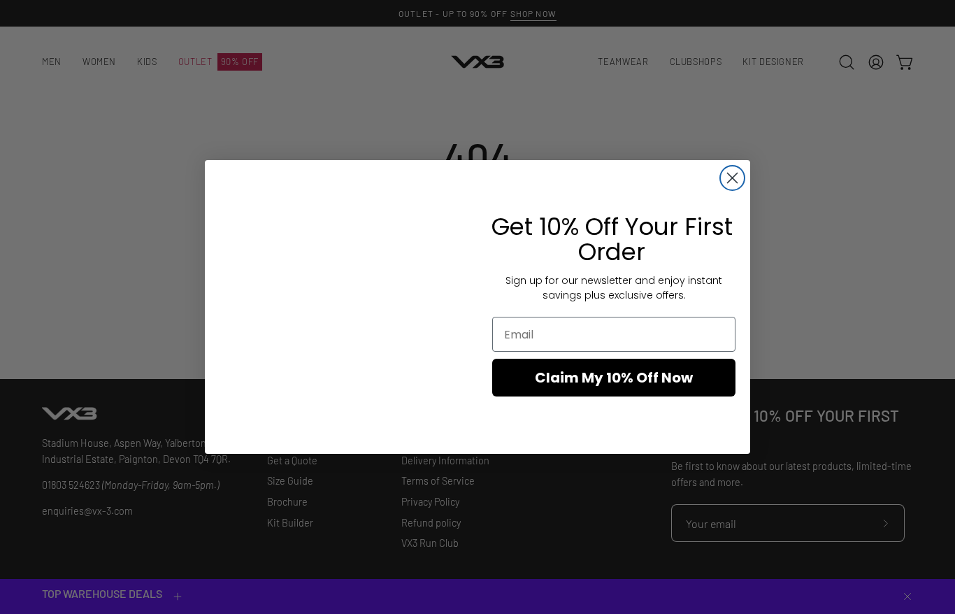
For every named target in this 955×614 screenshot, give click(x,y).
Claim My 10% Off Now (614, 377)
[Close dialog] (732, 178)
